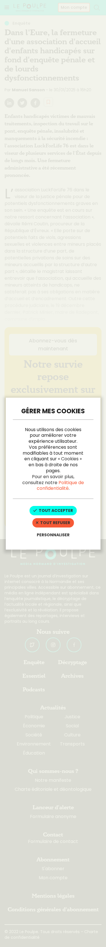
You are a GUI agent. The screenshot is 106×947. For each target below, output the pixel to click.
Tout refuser (54, 523)
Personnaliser (53, 535)
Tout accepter (55, 510)
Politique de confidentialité (60, 485)
